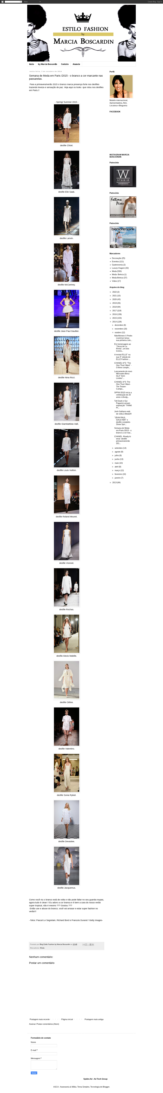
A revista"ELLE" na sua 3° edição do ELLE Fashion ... (122, 357)
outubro (118, 332)
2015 (114, 318)
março (117, 470)
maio (117, 463)
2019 (114, 303)
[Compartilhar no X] (88, 944)
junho (117, 459)
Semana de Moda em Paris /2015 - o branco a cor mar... (123, 430)
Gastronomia (117, 265)
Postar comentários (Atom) (48, 1024)
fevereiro (119, 474)
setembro (119, 448)
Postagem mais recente (40, 1019)
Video (114, 281)
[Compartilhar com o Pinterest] (93, 944)
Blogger (106, 1087)
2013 (114, 482)
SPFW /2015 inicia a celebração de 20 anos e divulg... (123, 395)
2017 (114, 311)
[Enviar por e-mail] (84, 944)
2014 (114, 322)
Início (31, 64)
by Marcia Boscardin (47, 64)
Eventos (115, 262)
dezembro (119, 325)
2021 (114, 296)
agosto (118, 452)
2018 (114, 307)
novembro (119, 329)
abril (117, 467)
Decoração (116, 258)
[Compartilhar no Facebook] (90, 944)
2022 (114, 292)
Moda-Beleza (117, 278)
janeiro (118, 478)
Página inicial (67, 1019)
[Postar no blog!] (86, 944)
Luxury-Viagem (118, 268)
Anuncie (76, 64)
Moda (42, 948)
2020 (114, 299)
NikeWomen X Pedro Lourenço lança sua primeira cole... (123, 338)
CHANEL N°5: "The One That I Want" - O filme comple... (122, 365)
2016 (114, 314)
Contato (65, 64)
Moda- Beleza (118, 274)
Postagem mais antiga (94, 1019)
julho (117, 455)
